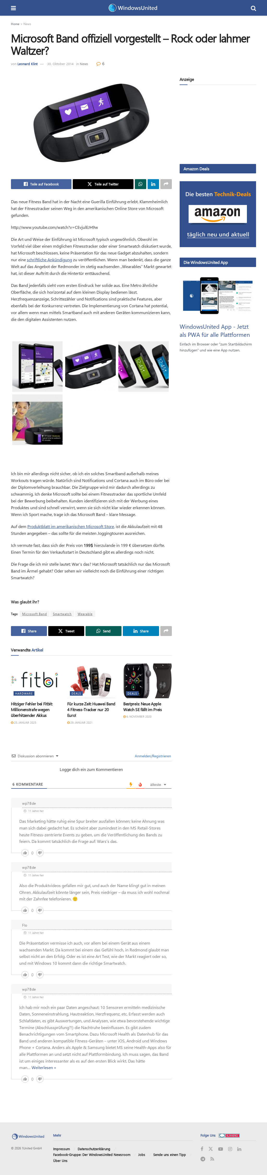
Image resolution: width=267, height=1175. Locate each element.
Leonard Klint (27, 63)
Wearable (85, 614)
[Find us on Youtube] (220, 1149)
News (27, 24)
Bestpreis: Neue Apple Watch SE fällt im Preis (142, 706)
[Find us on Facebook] (202, 1149)
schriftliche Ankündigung (49, 259)
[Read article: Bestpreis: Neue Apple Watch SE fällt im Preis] (147, 680)
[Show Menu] (13, 8)
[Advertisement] (218, 125)
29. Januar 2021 (81, 722)
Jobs (141, 1154)
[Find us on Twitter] (210, 1149)
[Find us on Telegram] (203, 1159)
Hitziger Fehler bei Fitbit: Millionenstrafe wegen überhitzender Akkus (31, 709)
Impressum (61, 1148)
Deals (76, 693)
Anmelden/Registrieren (152, 755)
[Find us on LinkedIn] (239, 1149)
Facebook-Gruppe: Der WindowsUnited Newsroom (91, 1154)
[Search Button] (253, 8)
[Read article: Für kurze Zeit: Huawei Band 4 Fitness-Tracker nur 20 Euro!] (91, 680)
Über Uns (60, 1160)
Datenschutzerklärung (94, 1148)
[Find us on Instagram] (230, 1149)
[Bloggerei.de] (229, 1135)
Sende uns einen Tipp (169, 1154)
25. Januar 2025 (24, 722)
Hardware (24, 693)
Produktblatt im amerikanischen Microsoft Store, (71, 526)
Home (15, 24)
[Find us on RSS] (212, 1159)
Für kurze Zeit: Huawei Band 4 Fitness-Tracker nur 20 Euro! (91, 709)
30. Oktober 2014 (60, 63)
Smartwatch (62, 614)
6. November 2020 (138, 716)
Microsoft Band (34, 614)
